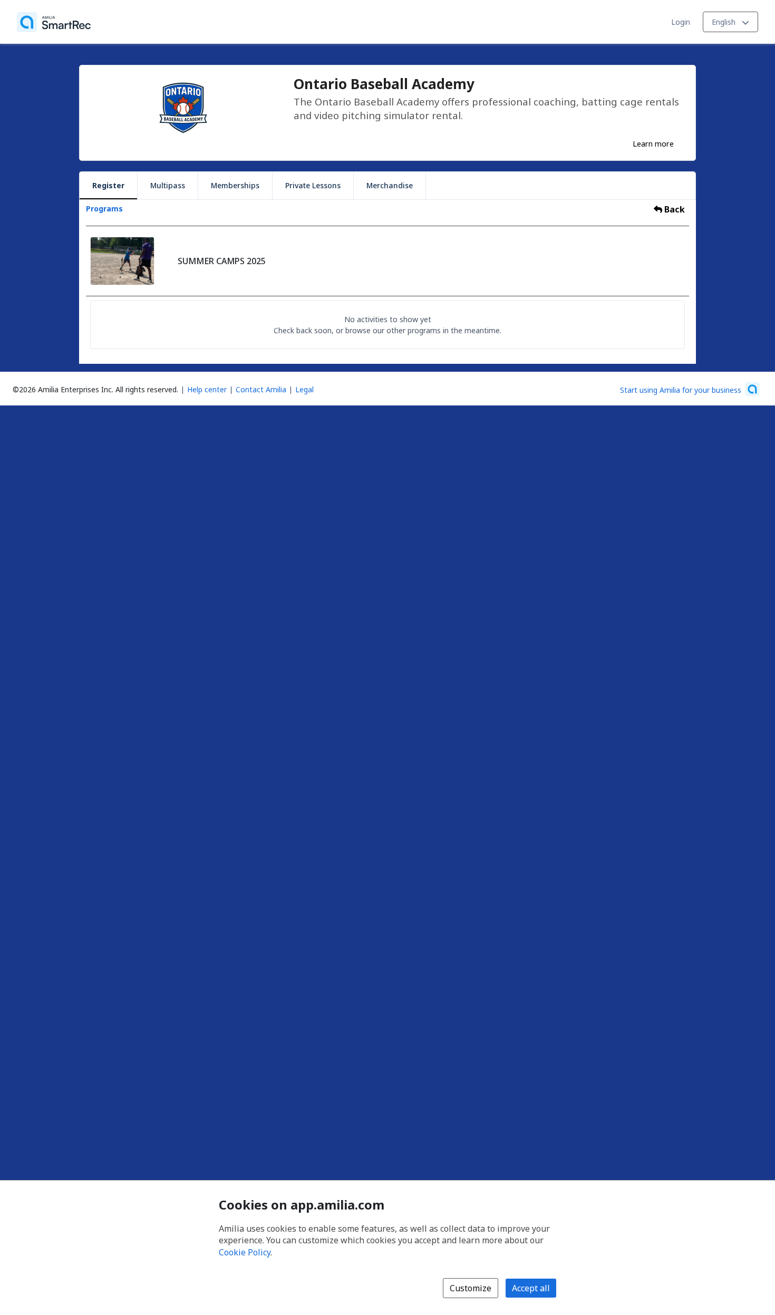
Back (673, 209)
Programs (104, 209)
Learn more (653, 143)
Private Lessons (313, 185)
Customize (470, 1288)
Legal (304, 389)
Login (680, 22)
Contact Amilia (261, 389)
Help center (207, 389)
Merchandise (389, 185)
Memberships (235, 185)
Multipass (167, 185)
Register (108, 185)
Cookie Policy (244, 1252)
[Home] (54, 22)
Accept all (531, 1288)
